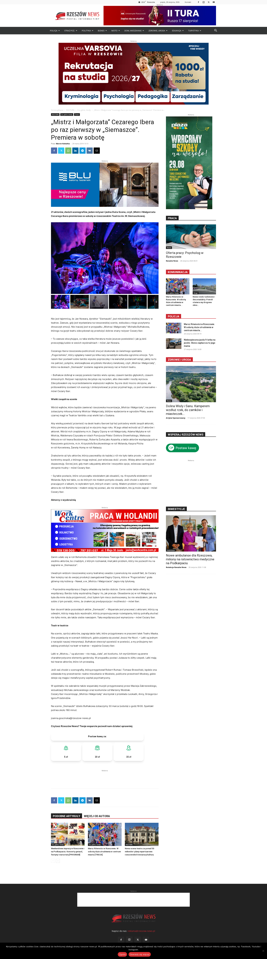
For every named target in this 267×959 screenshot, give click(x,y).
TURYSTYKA (193, 30)
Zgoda (122, 954)
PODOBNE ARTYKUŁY (66, 816)
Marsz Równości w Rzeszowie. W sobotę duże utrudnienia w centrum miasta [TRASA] (104, 851)
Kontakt (188, 2)
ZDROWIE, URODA (156, 30)
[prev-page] (53, 861)
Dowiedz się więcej (139, 954)
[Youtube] (213, 2)
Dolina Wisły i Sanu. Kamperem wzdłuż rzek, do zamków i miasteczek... (188, 410)
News (169, 248)
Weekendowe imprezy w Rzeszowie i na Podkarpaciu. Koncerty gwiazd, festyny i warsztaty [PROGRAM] (67, 851)
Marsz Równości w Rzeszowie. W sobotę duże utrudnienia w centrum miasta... (199, 327)
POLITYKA (86, 30)
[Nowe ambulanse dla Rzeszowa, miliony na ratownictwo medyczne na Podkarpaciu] (191, 533)
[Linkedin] (75, 151)
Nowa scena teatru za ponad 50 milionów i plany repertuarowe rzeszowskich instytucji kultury (139, 851)
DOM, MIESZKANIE (133, 30)
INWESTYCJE (176, 509)
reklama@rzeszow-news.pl (141, 930)
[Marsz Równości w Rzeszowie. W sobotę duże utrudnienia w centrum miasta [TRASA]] (105, 834)
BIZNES (101, 30)
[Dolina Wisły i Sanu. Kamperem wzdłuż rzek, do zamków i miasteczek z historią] (191, 384)
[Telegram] (82, 151)
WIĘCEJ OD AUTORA (97, 816)
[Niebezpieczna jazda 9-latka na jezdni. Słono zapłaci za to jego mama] (173, 343)
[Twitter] (208, 2)
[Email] (97, 151)
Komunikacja (178, 272)
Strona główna (57, 110)
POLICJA (53, 30)
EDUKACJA (176, 30)
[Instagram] (203, 2)
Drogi (196, 293)
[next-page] (58, 861)
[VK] (90, 151)
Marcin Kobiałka (63, 143)
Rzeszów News (172, 261)
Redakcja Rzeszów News (176, 567)
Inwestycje (171, 550)
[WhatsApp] (68, 151)
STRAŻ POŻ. (69, 30)
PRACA (172, 218)
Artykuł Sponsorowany (175, 418)
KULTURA (70, 110)
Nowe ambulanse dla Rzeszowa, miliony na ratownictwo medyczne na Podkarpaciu (190, 559)
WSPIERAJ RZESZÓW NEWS (185, 434)
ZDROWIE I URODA (179, 359)
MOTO (114, 30)
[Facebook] (198, 2)
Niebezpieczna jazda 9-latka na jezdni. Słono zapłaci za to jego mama (199, 343)
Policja (173, 316)
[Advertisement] (105, 777)
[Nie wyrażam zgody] (263, 950)
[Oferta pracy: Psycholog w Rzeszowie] (191, 236)
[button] (215, 30)
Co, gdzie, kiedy (84, 110)
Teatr (77, 114)
